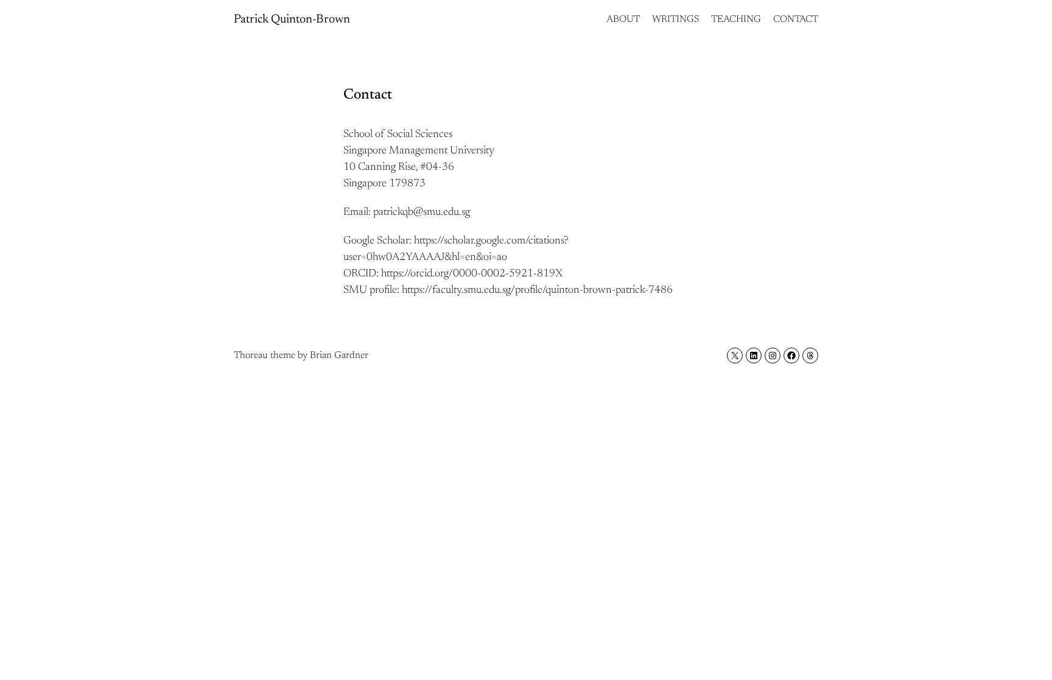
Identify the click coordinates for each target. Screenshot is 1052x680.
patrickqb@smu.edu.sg (421, 212)
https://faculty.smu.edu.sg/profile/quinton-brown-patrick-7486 (537, 290)
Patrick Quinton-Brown (292, 19)
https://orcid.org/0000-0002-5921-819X (472, 273)
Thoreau (251, 355)
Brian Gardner (339, 355)
